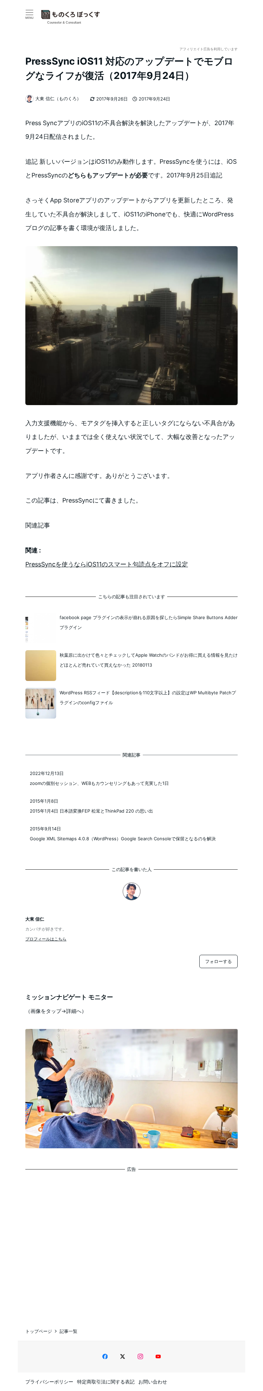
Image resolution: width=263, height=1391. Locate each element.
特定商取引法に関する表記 (106, 1382)
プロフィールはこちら (45, 938)
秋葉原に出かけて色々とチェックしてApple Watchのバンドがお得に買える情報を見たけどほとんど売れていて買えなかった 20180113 (149, 660)
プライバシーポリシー (49, 1382)
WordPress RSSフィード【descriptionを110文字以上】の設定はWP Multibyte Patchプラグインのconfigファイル (148, 697)
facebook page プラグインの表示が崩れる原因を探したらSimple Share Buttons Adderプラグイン (149, 622)
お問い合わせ (152, 1382)
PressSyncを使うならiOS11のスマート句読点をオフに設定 (106, 564)
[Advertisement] (131, 1243)
